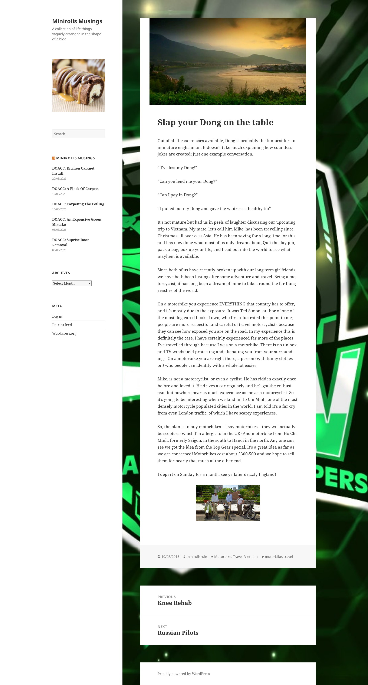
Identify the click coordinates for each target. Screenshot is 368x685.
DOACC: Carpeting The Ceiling (78, 204)
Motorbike (222, 556)
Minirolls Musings (77, 21)
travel (288, 556)
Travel (238, 556)
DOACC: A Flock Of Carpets (75, 188)
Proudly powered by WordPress (184, 673)
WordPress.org (64, 333)
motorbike (273, 556)
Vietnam (251, 556)
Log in (57, 316)
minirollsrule (197, 556)
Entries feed (62, 324)
